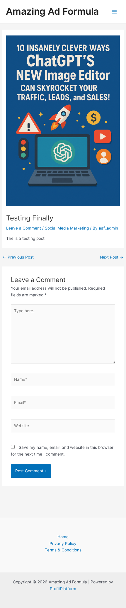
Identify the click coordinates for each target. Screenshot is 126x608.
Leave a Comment (23, 228)
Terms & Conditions (63, 550)
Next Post (111, 257)
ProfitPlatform (63, 588)
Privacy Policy (63, 543)
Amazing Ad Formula (52, 11)
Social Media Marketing (67, 228)
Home (63, 536)
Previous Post (18, 257)
